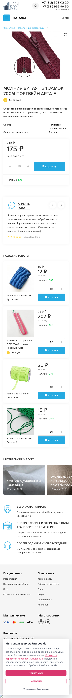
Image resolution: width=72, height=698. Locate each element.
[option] (36, 55)
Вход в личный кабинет (16, 584)
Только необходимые (36, 689)
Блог (6, 589)
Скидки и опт (45, 599)
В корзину (49, 166)
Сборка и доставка (48, 584)
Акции (41, 594)
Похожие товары (16, 256)
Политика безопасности (16, 594)
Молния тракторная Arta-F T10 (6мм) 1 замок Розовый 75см (20, 344)
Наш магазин (62, 10)
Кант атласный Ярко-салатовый (18, 395)
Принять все (36, 672)
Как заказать (45, 578)
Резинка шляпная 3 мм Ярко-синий (19, 297)
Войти (65, 18)
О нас (41, 589)
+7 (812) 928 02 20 (55, 2)
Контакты (43, 604)
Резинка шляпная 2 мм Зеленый (19, 440)
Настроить (36, 680)
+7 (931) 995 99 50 (56, 6)
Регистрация (10, 578)
